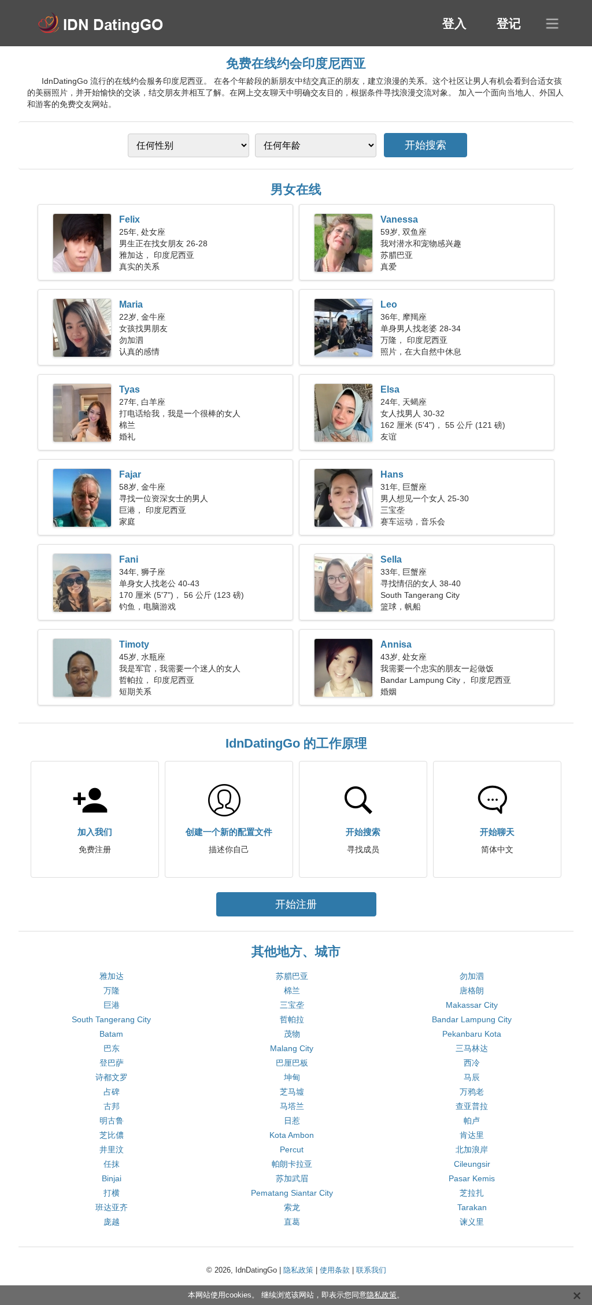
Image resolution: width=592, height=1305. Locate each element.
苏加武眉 (292, 1178)
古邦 (111, 1106)
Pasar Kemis (472, 1178)
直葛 (292, 1221)
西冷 (472, 1062)
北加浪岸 (472, 1149)
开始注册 (296, 904)
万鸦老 (472, 1091)
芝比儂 (111, 1135)
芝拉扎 (472, 1192)
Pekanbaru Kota (471, 1033)
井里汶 (111, 1149)
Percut (292, 1149)
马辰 (472, 1077)
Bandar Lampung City (472, 1019)
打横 (111, 1192)
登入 (454, 23)
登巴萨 (111, 1062)
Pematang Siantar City (292, 1192)
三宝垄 (292, 1005)
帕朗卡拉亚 (292, 1164)
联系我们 (371, 1270)
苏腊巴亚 (292, 976)
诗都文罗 (111, 1077)
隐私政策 (298, 1270)
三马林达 (472, 1048)
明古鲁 (111, 1120)
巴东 (111, 1048)
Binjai (111, 1178)
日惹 (292, 1120)
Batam (111, 1033)
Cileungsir (472, 1164)
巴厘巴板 (292, 1062)
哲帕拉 (292, 1019)
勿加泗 (472, 976)
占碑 (111, 1091)
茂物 (292, 1033)
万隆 (111, 990)
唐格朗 (472, 990)
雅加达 (111, 976)
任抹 (111, 1164)
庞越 (111, 1221)
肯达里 (472, 1135)
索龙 (292, 1207)
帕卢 (472, 1120)
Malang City (291, 1048)
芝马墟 (292, 1091)
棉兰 (292, 990)
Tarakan (472, 1207)
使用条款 (335, 1270)
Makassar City (472, 1005)
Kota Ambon (291, 1135)
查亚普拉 (472, 1106)
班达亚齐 (111, 1207)
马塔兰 (292, 1106)
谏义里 (472, 1221)
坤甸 (292, 1077)
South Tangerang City (111, 1019)
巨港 (111, 1005)
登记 (509, 23)
